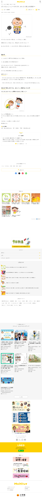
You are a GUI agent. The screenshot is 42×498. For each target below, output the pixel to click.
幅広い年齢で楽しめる (8, 128)
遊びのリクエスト (10, 488)
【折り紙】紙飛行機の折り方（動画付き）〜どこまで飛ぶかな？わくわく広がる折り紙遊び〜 (19, 272)
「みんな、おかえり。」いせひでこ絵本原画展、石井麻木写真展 (34, 343)
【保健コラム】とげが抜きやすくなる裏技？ (12, 282)
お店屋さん (34, 303)
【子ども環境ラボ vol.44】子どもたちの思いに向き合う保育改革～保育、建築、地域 (7, 367)
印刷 (39, 9)
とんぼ (3, 303)
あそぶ (2, 252)
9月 (8, 303)
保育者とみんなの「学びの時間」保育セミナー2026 (20, 343)
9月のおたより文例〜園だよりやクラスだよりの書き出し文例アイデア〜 (16, 267)
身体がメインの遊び (12, 4)
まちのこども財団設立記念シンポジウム (21, 366)
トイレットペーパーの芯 (27, 303)
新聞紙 (21, 303)
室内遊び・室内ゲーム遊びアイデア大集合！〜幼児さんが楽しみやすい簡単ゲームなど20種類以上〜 (21, 277)
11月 (34, 301)
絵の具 (23, 301)
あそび (5, 4)
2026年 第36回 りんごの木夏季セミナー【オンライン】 (7, 388)
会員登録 (26, 488)
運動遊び (8, 4)
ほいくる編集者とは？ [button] (21, 143)
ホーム (2, 4)
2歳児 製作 (12, 301)
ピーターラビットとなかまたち (34, 365)
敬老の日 (38, 301)
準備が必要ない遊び (26, 128)
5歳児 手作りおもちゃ (5, 301)
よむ (2, 255)
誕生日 (20, 305)
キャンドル (16, 305)
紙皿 (26, 301)
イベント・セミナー (5, 258)
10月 (6, 303)
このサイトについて (11, 487)
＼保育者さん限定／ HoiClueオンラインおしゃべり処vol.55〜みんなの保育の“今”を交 (7, 343)
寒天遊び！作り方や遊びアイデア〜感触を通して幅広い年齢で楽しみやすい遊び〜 (18, 293)
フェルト (19, 301)
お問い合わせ (27, 487)
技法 (16, 301)
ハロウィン (30, 301)
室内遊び (17, 128)
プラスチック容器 (10, 305)
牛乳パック (3, 305)
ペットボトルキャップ (14, 303)
